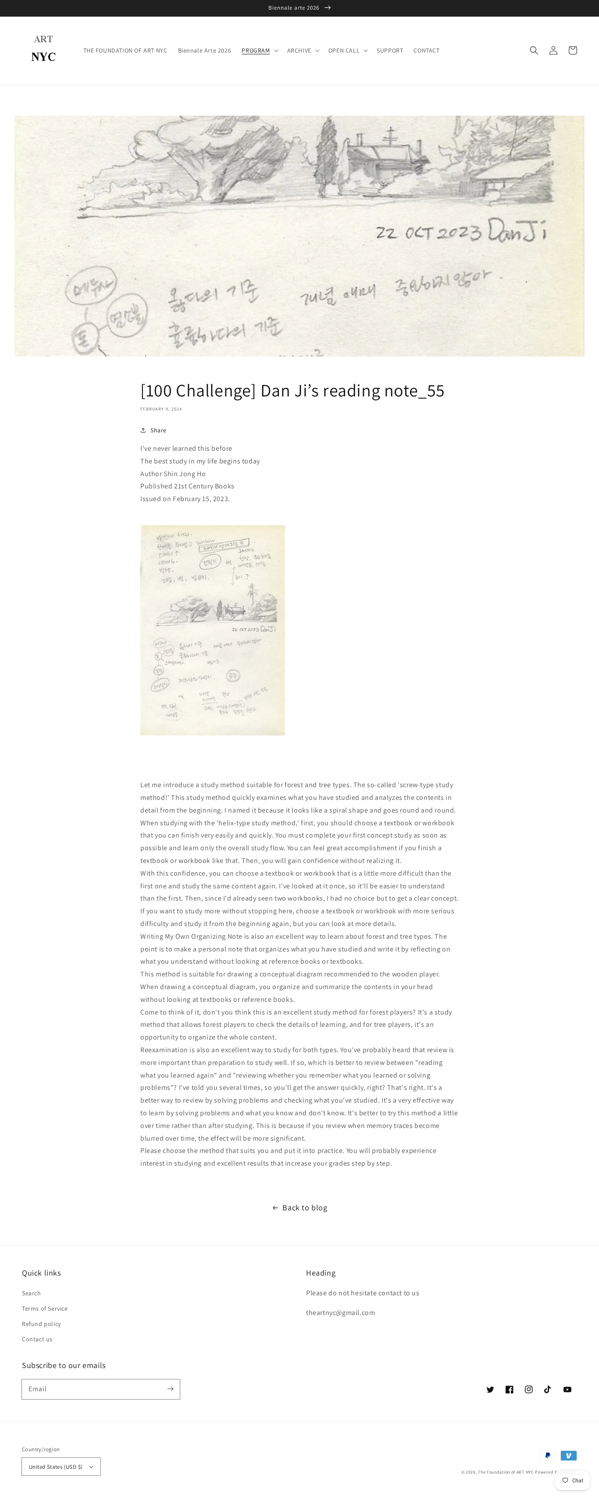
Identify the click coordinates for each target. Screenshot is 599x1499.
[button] (534, 50)
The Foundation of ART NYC (506, 1472)
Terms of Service (45, 1308)
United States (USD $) (55, 1467)
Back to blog (304, 1207)
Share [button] (158, 430)
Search (31, 1293)
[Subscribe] (170, 1389)
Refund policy (41, 1324)
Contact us (37, 1339)
